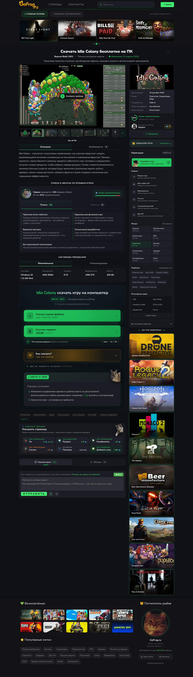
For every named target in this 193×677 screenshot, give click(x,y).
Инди (151, 99)
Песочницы (155, 277)
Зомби (134, 277)
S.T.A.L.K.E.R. (157, 305)
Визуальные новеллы (148, 287)
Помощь (55, 4)
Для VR (52, 655)
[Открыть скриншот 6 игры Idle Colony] (103, 133)
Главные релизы (35, 14)
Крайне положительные (42, 661)
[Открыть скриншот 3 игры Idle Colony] (64, 133)
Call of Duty (157, 299)
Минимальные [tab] (45, 263)
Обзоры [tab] (99, 462)
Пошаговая (63, 415)
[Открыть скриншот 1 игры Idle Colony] (38, 133)
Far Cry (155, 310)
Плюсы (45, 204)
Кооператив (150, 282)
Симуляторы (164, 96)
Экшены (101, 649)
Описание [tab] (45, 146)
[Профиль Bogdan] (134, 126)
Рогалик (92, 415)
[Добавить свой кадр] (122, 133)
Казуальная (79, 415)
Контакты (76, 4)
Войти (168, 4)
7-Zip (85, 395)
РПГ (91, 649)
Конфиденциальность (155, 663)
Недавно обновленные (67, 14)
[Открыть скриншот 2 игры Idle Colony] (51, 133)
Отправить (34, 494)
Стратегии (153, 96)
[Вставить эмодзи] (57, 494)
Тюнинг (135, 287)
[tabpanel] (72, 165)
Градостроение (138, 282)
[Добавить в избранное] (170, 51)
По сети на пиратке (118, 649)
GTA (134, 299)
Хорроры (40, 655)
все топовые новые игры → (160, 14)
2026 (24, 661)
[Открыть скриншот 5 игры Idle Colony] (90, 133)
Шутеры (48, 649)
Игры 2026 (149, 272)
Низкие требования (31, 649)
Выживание (144, 277)
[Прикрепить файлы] (51, 494)
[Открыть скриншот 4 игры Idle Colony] (77, 133)
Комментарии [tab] (46, 462)
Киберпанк (162, 282)
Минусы (97, 204)
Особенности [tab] (98, 146)
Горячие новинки (108, 415)
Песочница (85, 655)
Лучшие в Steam (162, 272)
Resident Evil (137, 310)
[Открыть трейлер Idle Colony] (25, 133)
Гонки (97, 655)
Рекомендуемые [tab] (98, 263)
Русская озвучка (67, 655)
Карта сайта (148, 656)
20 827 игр (167, 153)
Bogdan (141, 127)
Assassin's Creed (139, 305)
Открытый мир (137, 272)
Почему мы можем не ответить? (86, 474)
